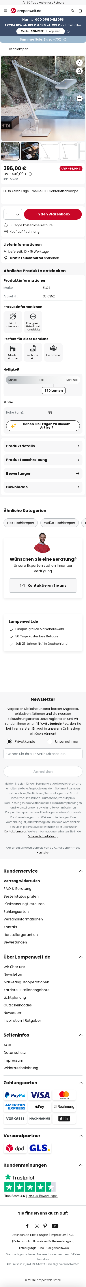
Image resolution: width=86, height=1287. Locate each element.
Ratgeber (33, 1020)
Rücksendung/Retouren (24, 903)
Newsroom (13, 1012)
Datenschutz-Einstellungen (30, 1235)
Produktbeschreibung (26, 459)
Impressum (13, 1060)
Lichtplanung (15, 997)
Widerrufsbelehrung (21, 1067)
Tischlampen (18, 49)
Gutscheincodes (18, 1005)
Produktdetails (20, 446)
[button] (10, 151)
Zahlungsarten (16, 911)
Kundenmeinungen (25, 1165)
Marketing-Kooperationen (26, 982)
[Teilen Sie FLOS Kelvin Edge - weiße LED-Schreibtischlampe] (79, 71)
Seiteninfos (16, 1035)
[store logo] (29, 10)
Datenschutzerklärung (43, 836)
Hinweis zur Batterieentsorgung (54, 1241)
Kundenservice (21, 871)
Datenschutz (15, 1052)
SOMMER (40, 31)
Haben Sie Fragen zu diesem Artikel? (46, 426)
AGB (7, 1044)
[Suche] (72, 10)
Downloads (17, 487)
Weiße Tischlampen (59, 523)
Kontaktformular (15, 831)
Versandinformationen (23, 919)
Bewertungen (19, 473)
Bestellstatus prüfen (21, 896)
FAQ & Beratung (17, 888)
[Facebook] (30, 1226)
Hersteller (43, 852)
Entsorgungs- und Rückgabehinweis (44, 1248)
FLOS (46, 287)
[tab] (43, 906)
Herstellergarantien (21, 934)
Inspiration (13, 1020)
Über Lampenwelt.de (27, 957)
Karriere (11, 989)
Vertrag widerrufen (22, 880)
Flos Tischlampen (20, 523)
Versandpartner (22, 1136)
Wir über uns (14, 966)
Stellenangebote (35, 989)
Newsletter (13, 974)
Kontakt (10, 927)
